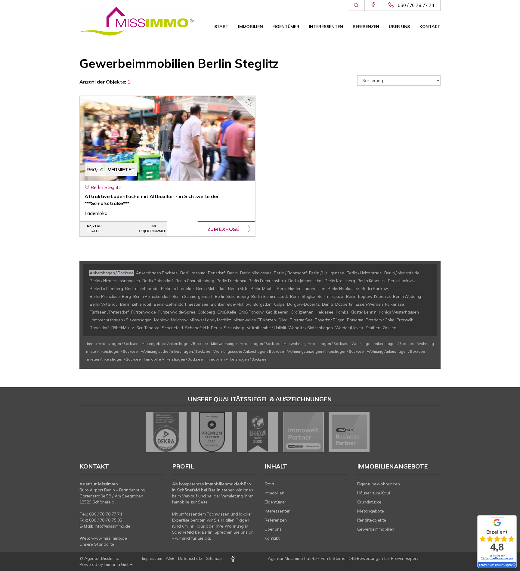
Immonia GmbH (118, 564)
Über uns (399, 26)
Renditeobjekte (371, 520)
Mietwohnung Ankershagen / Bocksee (315, 343)
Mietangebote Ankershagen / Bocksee (174, 343)
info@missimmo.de (112, 526)
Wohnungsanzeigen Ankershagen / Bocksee (325, 351)
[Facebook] (373, 5)
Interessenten (326, 26)
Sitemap (214, 558)
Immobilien (250, 26)
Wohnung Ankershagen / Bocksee (396, 351)
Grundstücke (369, 502)
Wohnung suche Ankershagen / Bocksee (175, 351)
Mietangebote (370, 511)
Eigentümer (285, 26)
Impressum (152, 558)
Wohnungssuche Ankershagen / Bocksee (248, 351)
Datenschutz (190, 558)
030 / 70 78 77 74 (416, 5)
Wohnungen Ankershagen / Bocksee (382, 343)
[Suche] (356, 5)
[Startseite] (136, 21)
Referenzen (366, 26)
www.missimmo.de (109, 538)
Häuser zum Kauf (373, 493)
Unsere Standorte (96, 544)
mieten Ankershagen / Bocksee (114, 359)
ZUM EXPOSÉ (223, 229)
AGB (170, 558)
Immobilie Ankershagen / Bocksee (173, 359)
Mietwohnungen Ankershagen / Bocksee (245, 343)
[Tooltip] (513, 565)
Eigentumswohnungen (378, 484)
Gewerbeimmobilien (376, 529)
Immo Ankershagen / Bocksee (112, 343)
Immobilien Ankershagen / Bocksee (236, 359)
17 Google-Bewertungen (497, 558)
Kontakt (429, 26)
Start (221, 26)
